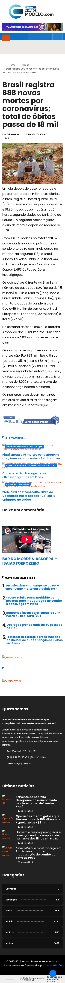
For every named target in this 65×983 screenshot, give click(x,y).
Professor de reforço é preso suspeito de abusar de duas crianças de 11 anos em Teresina (34, 640)
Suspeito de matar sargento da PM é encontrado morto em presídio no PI (32, 587)
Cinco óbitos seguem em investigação (24, 447)
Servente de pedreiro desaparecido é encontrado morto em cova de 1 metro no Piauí (37, 801)
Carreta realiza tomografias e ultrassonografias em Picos (24, 475)
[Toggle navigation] (6, 38)
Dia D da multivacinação (17, 484)
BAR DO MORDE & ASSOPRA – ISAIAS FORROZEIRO (29, 561)
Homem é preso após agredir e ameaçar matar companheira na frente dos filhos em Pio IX (38, 835)
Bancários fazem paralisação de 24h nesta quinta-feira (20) (33, 614)
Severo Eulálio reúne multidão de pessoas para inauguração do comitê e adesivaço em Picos (34, 601)
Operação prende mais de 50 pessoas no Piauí (34, 626)
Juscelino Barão (53, 965)
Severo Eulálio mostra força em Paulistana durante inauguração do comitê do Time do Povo (39, 853)
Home (12, 65)
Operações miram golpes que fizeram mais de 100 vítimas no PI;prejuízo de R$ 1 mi (38, 819)
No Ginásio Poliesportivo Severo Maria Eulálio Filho (30, 465)
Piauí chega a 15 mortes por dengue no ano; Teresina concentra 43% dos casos (31, 456)
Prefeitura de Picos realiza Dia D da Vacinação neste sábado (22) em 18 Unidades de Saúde (29, 496)
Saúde (25, 65)
